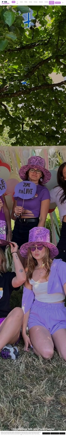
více (21, 434)
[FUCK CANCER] (6, 2)
